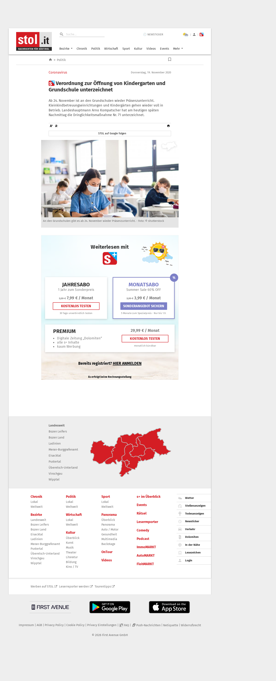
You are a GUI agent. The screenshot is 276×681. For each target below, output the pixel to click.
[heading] (110, 86)
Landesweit (57, 425)
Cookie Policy (75, 625)
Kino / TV (72, 567)
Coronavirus (58, 72)
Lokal (34, 502)
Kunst (69, 542)
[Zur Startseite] (50, 60)
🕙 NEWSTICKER (153, 34)
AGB (39, 625)
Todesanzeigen (194, 513)
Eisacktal (55, 455)
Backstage (108, 544)
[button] (169, 59)
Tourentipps (103, 586)
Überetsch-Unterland (63, 467)
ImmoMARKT (146, 547)
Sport (126, 48)
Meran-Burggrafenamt (63, 449)
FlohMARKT (145, 564)
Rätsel (141, 513)
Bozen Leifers (58, 431)
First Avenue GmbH (115, 635)
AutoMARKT (146, 556)
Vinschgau (55, 473)
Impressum (26, 625)
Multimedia (109, 539)
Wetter (189, 498)
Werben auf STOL (42, 586)
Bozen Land (56, 437)
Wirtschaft (111, 48)
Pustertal (55, 461)
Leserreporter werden (74, 586)
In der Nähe (192, 544)
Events (164, 48)
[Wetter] (185, 34)
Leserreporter (147, 522)
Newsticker (192, 521)
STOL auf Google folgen (112, 133)
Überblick (72, 538)
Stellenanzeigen (195, 505)
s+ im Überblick (149, 497)
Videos (151, 48)
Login (188, 560)
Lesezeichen (193, 552)
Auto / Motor (109, 529)
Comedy (143, 530)
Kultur (138, 48)
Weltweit (37, 506)
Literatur (72, 557)
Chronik (82, 48)
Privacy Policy (54, 625)
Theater (71, 552)
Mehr (176, 48)
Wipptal (54, 479)
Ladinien (55, 443)
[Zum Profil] (194, 34)
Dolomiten (192, 537)
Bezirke (64, 48)
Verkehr (190, 529)
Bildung (71, 562)
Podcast (143, 539)
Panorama (109, 515)
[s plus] (202, 34)
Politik (95, 48)
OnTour (106, 552)
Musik (70, 547)
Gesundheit (109, 534)
